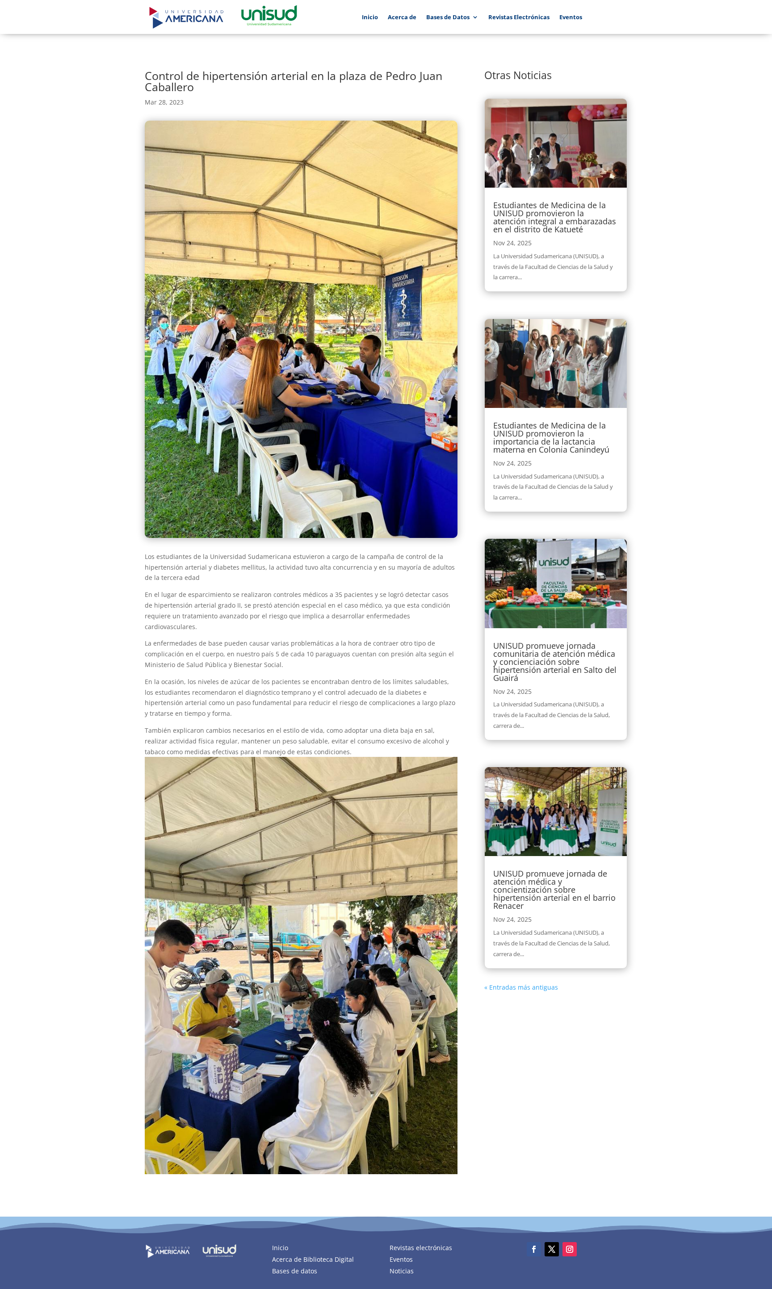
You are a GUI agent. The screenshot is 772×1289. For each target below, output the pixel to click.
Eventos (570, 17)
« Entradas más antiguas (521, 987)
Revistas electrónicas (421, 1247)
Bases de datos (294, 1271)
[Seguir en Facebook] (534, 1249)
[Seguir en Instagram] (569, 1249)
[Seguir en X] (552, 1249)
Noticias (402, 1271)
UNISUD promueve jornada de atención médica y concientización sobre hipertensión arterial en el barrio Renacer (554, 889)
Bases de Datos (448, 17)
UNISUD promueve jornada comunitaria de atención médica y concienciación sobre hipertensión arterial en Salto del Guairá (555, 661)
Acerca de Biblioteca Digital (313, 1259)
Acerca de (402, 17)
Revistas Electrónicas (519, 17)
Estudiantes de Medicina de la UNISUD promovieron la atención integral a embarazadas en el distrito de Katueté (554, 217)
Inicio (370, 17)
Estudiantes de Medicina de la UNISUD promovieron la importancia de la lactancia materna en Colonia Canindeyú (551, 437)
